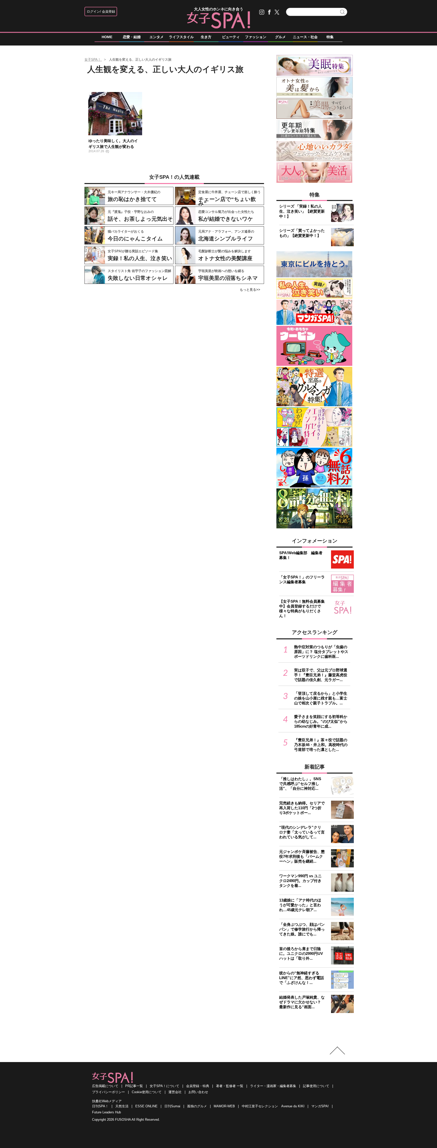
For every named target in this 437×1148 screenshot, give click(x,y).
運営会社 (175, 1092)
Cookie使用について (147, 1092)
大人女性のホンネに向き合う (218, 9)
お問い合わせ (198, 1092)
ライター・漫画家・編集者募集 (273, 1086)
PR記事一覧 (134, 1086)
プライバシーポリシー (108, 1092)
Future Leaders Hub (106, 1112)
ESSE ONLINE (146, 1106)
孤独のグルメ (197, 1106)
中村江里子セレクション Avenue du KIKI (273, 1106)
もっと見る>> (250, 289)
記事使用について (316, 1086)
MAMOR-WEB (224, 1106)
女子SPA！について (164, 1086)
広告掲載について (105, 1086)
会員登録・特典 (197, 1086)
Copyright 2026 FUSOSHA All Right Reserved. (126, 1119)
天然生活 (121, 1106)
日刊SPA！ (100, 1106)
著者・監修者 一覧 (229, 1086)
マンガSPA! (320, 1106)
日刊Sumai (172, 1106)
